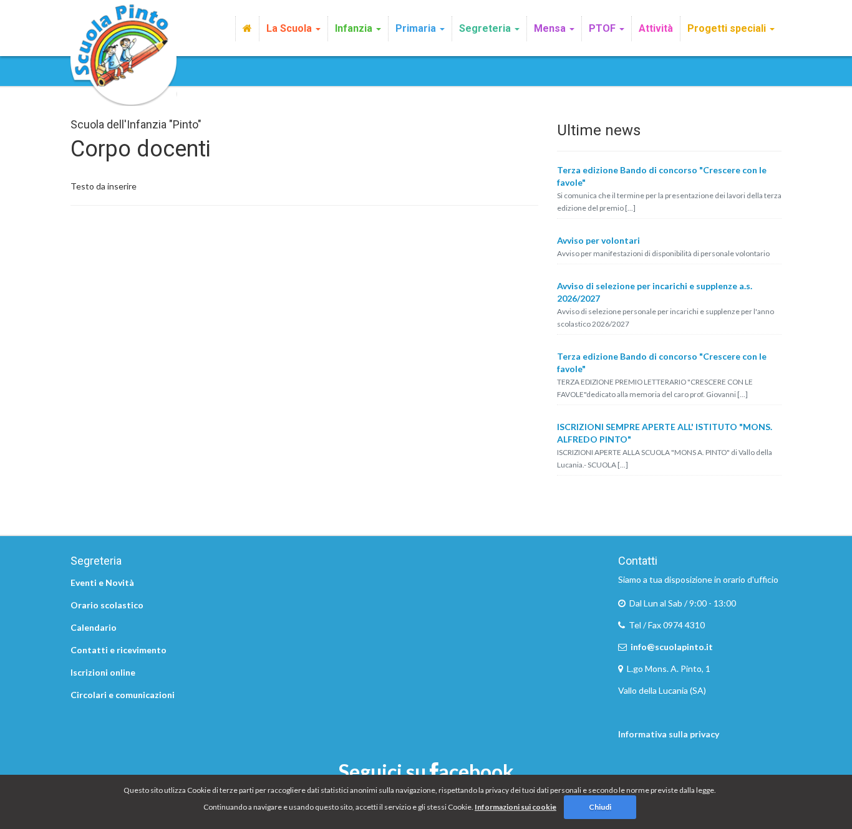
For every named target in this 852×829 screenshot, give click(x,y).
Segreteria (486, 28)
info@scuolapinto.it (672, 646)
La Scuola (290, 28)
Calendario (93, 627)
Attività (656, 28)
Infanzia (355, 28)
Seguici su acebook (426, 771)
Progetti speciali (727, 28)
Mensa (551, 28)
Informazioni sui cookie (515, 807)
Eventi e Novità (102, 582)
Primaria (416, 28)
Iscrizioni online (102, 672)
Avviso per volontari (598, 240)
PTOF (603, 28)
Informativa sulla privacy (668, 734)
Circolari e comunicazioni (122, 694)
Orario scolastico (106, 605)
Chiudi (600, 807)
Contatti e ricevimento (118, 650)
